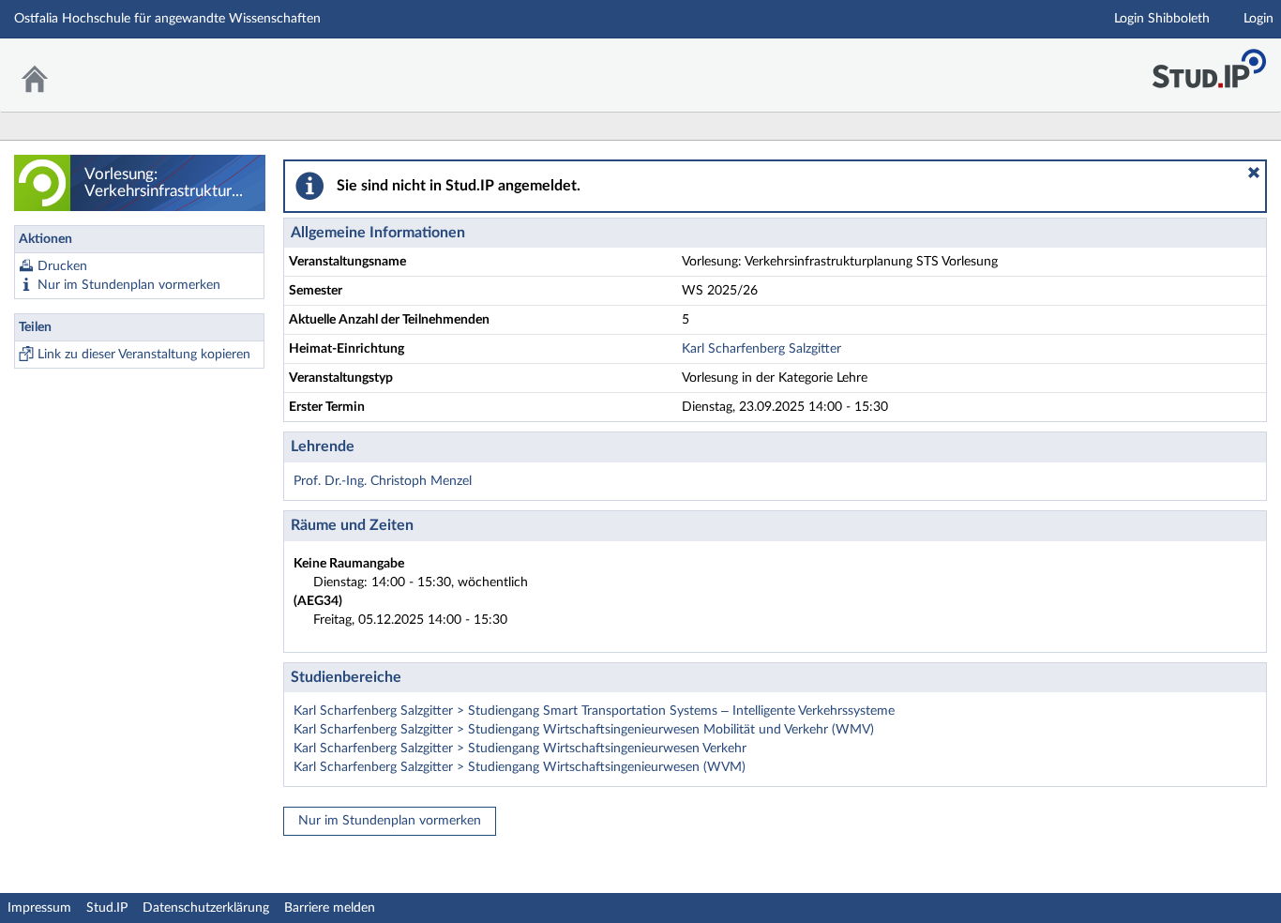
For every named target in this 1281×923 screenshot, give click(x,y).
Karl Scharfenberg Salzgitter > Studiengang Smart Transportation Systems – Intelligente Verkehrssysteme (594, 711)
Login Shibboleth (1162, 18)
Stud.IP (107, 908)
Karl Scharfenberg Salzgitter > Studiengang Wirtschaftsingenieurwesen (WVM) (520, 767)
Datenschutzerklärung (206, 908)
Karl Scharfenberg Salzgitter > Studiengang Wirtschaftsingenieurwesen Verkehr (520, 748)
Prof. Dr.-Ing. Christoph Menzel (383, 481)
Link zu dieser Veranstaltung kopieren (144, 354)
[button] (1253, 172)
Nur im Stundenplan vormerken (129, 285)
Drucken (62, 266)
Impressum (39, 908)
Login (1258, 18)
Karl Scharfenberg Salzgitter (761, 349)
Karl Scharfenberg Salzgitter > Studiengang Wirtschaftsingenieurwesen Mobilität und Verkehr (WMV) (584, 729)
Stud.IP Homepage (1209, 63)
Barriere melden (329, 908)
